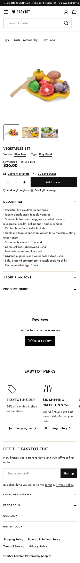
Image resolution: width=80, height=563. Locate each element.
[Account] (66, 11)
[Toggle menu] (5, 11)
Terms (48, 485)
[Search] (66, 23)
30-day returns (47, 174)
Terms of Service (13, 546)
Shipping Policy (13, 539)
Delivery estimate (18, 174)
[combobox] (37, 23)
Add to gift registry (18, 190)
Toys (6, 40)
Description (13, 202)
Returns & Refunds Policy (44, 539)
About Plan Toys (17, 277)
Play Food (49, 40)
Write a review (40, 340)
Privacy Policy (64, 485)
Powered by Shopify (38, 556)
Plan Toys (20, 154)
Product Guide (15, 289)
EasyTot (19, 556)
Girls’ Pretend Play (26, 40)
